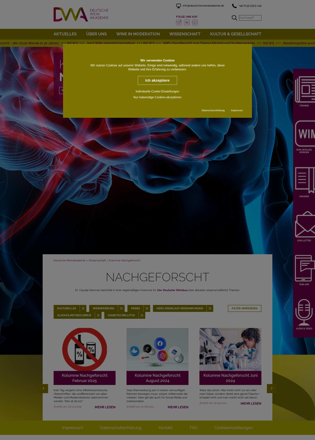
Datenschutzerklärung (213, 110)
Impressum (237, 110)
